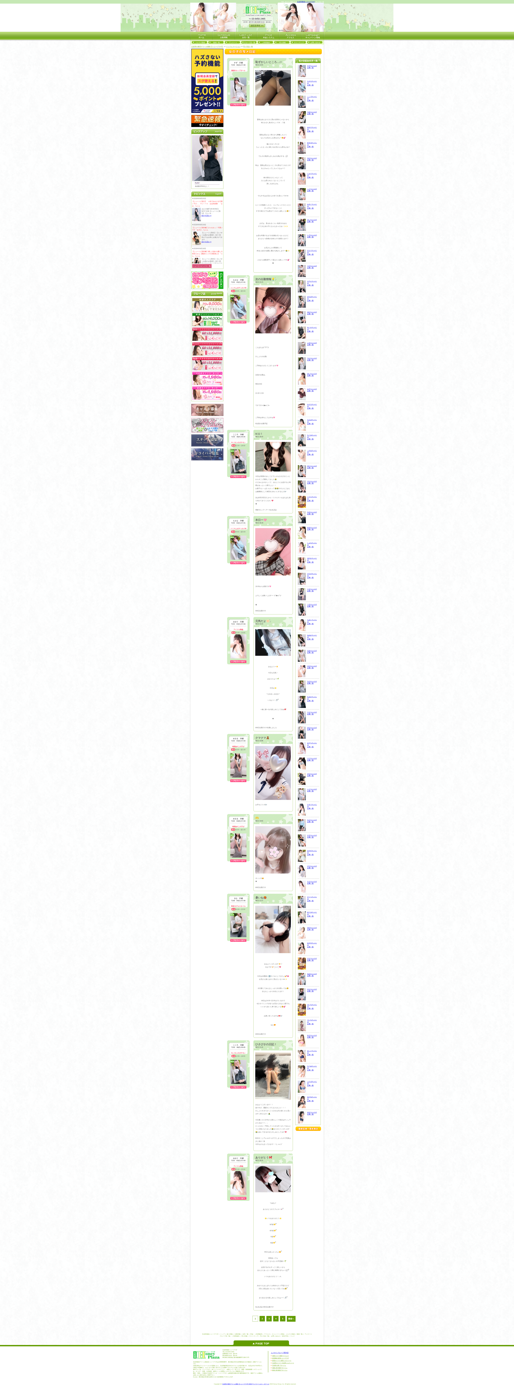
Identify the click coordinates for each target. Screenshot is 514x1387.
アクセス (267, 1334)
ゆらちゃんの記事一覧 (312, 467)
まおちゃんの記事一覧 (312, 667)
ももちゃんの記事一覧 (312, 882)
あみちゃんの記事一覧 (312, 528)
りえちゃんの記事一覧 (312, 713)
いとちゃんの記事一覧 (312, 790)
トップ (222, 1334)
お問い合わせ (315, 42)
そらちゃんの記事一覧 (312, 482)
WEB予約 (285, 1336)
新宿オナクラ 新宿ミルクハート (281, 1360)
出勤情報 (238, 1334)
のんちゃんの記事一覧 (312, 990)
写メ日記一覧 (248, 47)
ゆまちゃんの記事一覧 (312, 1113)
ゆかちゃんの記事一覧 (312, 313)
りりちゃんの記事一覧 (312, 759)
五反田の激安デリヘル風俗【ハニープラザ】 (207, 47)
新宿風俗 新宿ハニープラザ (280, 1358)
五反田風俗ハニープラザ (306, 2)
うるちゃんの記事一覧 (312, 605)
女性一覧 (245, 1334)
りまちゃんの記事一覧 (312, 590)
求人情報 (282, 42)
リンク (292, 1336)
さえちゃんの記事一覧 (312, 959)
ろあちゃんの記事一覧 (312, 113)
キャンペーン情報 (278, 1334)
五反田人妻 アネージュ (279, 1365)
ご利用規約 (266, 42)
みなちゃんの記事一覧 (312, 728)
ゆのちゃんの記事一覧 (312, 929)
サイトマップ (299, 42)
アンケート (233, 42)
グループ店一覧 (249, 42)
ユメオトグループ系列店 (280, 1353)
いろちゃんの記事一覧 (312, 236)
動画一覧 (216, 42)
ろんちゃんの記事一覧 (312, 359)
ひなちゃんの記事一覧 (312, 775)
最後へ (291, 1319)
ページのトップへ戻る (262, 1342)
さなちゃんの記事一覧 (312, 867)
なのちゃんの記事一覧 (312, 682)
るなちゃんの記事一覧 (312, 159)
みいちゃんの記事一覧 (312, 374)
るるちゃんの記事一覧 (312, 513)
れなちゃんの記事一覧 (312, 1036)
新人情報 (230, 1334)
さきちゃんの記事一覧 (312, 836)
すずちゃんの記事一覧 (312, 67)
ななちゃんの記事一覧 (312, 821)
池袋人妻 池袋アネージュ (279, 1368)
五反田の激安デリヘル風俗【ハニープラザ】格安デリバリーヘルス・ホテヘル (245, 1384)
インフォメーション (233, 47)
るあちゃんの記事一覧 (312, 651)
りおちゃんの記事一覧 (312, 267)
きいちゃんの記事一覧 (312, 221)
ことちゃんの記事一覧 (312, 190)
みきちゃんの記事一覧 (312, 390)
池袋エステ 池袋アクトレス (280, 1355)
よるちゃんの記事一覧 (312, 344)
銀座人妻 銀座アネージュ (279, 1370)
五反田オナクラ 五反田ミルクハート (283, 1363)
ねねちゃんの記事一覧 (312, 975)
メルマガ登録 (200, 42)
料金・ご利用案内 (256, 1334)
